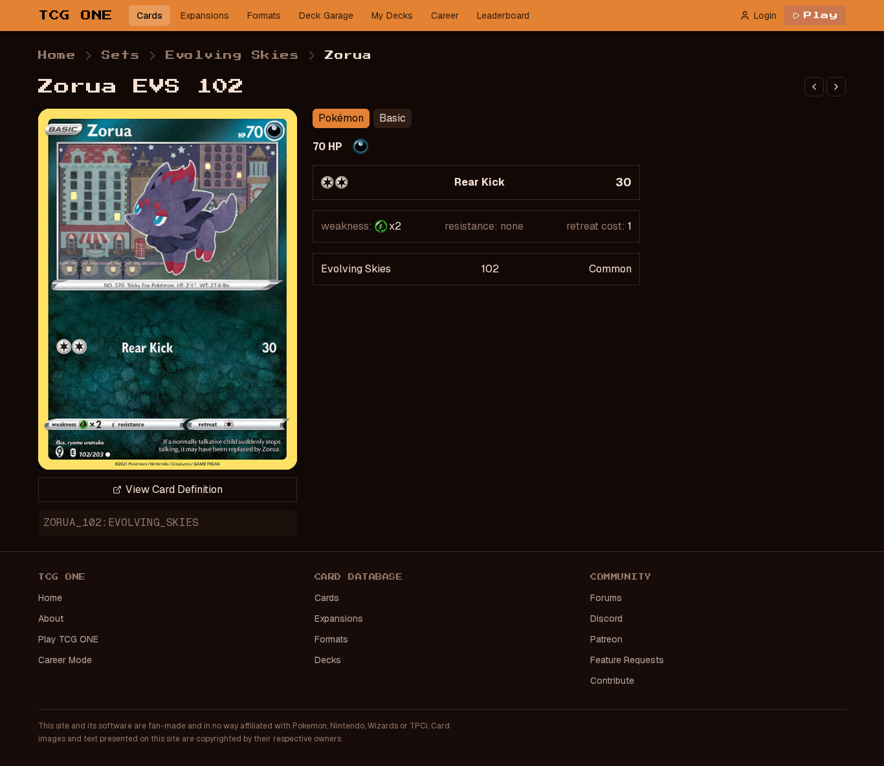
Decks (328, 660)
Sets (121, 55)
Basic (392, 118)
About (50, 618)
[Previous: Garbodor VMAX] (814, 86)
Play (821, 15)
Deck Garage (326, 15)
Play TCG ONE (68, 639)
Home (57, 55)
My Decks (392, 15)
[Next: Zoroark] (836, 86)
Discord (606, 618)
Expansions (205, 15)
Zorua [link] (348, 55)
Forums (606, 598)
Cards (149, 15)
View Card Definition (174, 489)
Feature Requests (627, 660)
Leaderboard (503, 15)
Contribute (612, 680)
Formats (264, 15)
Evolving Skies (232, 55)
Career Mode (65, 660)
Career (445, 15)
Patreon (606, 639)
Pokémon (341, 118)
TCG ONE (75, 15)
